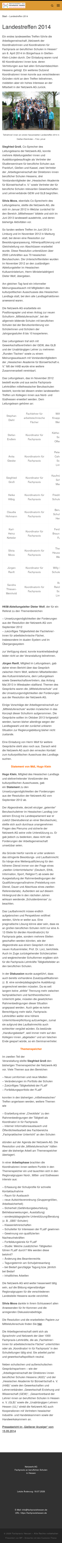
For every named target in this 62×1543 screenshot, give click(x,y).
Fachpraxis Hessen (21, 1533)
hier (39, 1324)
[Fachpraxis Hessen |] (13, 4)
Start (4, 16)
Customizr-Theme (49, 1538)
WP (20, 1538)
